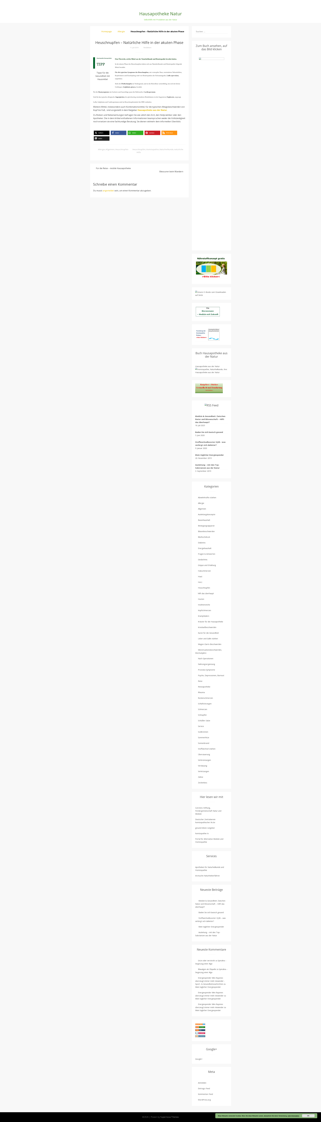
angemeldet (108, 190)
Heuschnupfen (121, 149)
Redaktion (147, 47)
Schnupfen (202, 715)
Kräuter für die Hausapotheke (210, 621)
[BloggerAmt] (200, 1036)
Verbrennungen (204, 760)
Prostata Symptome (206, 669)
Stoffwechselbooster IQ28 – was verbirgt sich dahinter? (210, 443)
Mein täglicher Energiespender (209, 455)
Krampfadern (203, 616)
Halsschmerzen (204, 571)
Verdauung (202, 765)
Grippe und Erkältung (207, 565)
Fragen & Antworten (206, 554)
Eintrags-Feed (204, 1088)
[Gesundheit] (200, 1024)
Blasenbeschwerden (206, 531)
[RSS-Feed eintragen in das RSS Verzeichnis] (200, 1030)
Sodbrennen (203, 732)
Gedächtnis (202, 559)
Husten (201, 599)
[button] (101, 133)
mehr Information (293, 1116)
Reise (200, 681)
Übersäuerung (204, 754)
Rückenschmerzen (205, 698)
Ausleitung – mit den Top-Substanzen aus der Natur (207, 466)
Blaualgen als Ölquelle (207, 969)
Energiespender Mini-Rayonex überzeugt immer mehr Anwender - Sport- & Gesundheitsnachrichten (210, 981)
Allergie (121, 31)
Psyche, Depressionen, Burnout (211, 675)
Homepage (106, 31)
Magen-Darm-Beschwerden (209, 644)
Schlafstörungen (205, 703)
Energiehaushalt (204, 548)
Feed (215, 405)
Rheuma (201, 692)
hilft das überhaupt (206, 593)
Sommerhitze (203, 737)
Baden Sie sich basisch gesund (209, 432)
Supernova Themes (169, 1117)
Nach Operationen (205, 658)
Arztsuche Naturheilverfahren (207, 875)
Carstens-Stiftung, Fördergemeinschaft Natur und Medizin (208, 811)
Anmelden (202, 1082)
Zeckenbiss (202, 782)
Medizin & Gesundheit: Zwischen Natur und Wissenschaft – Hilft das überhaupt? (210, 419)
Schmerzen (202, 709)
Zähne (200, 777)
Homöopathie (152, 149)
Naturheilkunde (166, 149)
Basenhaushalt (204, 520)
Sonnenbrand (203, 743)
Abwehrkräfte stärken (207, 497)
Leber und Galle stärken (208, 638)
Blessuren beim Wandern (171, 171)
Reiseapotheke (204, 686)
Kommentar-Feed (205, 1094)
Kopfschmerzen (204, 610)
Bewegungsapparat (206, 525)
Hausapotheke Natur (160, 14)
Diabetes (202, 542)
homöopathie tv (202, 833)
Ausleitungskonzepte (206, 514)
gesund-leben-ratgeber (205, 828)
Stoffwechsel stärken (206, 748)
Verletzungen (203, 771)
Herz (200, 582)
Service (201, 726)
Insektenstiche (204, 604)
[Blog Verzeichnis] (200, 1027)
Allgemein (110, 149)
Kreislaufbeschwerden (207, 627)
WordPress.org (204, 1099)
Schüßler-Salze (204, 720)
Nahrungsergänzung (206, 664)
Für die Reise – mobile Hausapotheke (113, 168)
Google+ (199, 1059)
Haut (200, 576)
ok (308, 1116)
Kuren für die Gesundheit (208, 633)
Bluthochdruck (204, 537)
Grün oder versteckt (206, 960)
